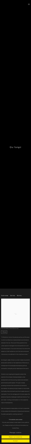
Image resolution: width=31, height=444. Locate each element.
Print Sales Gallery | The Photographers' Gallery (7, 4)
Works (19, 295)
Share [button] (5, 332)
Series (12, 295)
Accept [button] (15, 441)
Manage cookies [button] (15, 432)
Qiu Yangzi (15, 147)
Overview (4, 295)
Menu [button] (29, 4)
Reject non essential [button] (15, 437)
